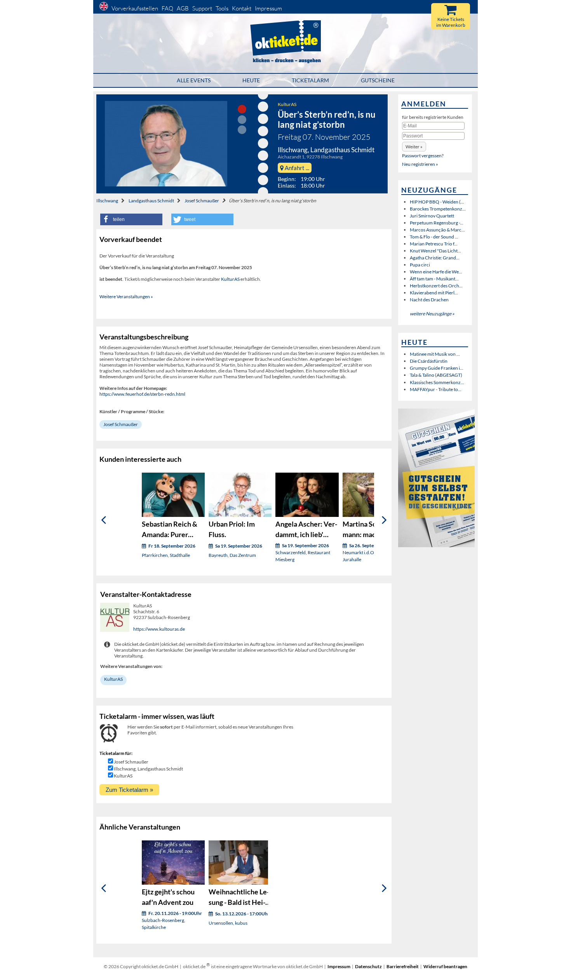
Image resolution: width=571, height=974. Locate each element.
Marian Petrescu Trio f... (434, 244)
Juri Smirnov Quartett (432, 216)
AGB (183, 8)
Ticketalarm (310, 80)
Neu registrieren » (420, 164)
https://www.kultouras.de (159, 629)
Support (202, 8)
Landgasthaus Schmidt (151, 200)
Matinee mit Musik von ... (435, 354)
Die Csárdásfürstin (428, 361)
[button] (131, 219)
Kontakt (241, 8)
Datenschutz (368, 966)
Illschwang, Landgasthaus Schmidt (148, 769)
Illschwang (107, 200)
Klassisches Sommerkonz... (437, 382)
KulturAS (287, 104)
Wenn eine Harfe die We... (436, 272)
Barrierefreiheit (402, 966)
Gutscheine (378, 80)
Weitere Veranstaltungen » (126, 296)
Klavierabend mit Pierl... (434, 293)
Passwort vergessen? (423, 155)
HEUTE (251, 80)
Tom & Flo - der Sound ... (434, 237)
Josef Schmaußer (202, 200)
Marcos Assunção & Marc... (437, 230)
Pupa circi (420, 265)
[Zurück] (103, 520)
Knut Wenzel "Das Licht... (435, 251)
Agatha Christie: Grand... (435, 258)
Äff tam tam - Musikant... (434, 279)
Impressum (268, 8)
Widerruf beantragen (445, 966)
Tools (222, 8)
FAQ (167, 8)
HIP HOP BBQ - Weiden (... (437, 202)
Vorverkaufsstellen (134, 8)
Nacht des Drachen (429, 300)
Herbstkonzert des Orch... (436, 286)
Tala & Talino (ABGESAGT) (436, 375)
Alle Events (194, 80)
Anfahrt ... (296, 167)
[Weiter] (384, 520)
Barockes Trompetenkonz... (438, 209)
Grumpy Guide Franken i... (436, 368)
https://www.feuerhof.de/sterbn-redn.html (142, 394)
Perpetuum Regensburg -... (436, 223)
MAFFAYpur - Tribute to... (435, 389)
